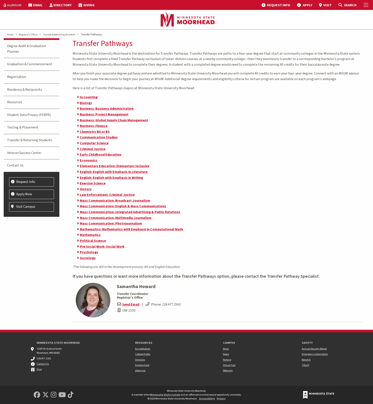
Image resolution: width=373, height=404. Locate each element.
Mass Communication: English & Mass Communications (123, 206)
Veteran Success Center (24, 153)
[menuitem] (12, 5)
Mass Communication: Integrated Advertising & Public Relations (130, 212)
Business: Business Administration (107, 108)
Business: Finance (93, 126)
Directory (140, 360)
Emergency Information (315, 354)
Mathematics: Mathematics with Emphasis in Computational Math (131, 229)
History (86, 189)
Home (10, 34)
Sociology (88, 258)
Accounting (89, 97)
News (226, 354)
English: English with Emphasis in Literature (114, 172)
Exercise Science (93, 183)
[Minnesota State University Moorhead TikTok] (70, 395)
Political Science (93, 240)
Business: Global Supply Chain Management (114, 120)
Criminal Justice (92, 149)
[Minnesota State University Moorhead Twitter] (45, 395)
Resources (14, 102)
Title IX (305, 365)
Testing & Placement (22, 127)
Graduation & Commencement (29, 64)
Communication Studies (99, 137)
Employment (142, 365)
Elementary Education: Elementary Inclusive (114, 166)
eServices (140, 370)
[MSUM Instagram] (53, 395)
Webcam (228, 370)
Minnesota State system (165, 395)
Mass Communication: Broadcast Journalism (115, 200)
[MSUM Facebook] (37, 395)
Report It (306, 360)
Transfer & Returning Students (59, 34)
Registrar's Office (28, 34)
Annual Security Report (314, 349)
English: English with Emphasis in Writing (111, 177)
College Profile (142, 354)
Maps (226, 349)
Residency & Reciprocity (24, 89)
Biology (86, 103)
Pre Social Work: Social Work (102, 246)
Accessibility (207, 399)
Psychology (89, 252)
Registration (16, 76)
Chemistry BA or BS (95, 131)
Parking (227, 360)
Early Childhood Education (100, 154)
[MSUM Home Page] (186, 19)
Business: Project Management (104, 114)
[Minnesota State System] (318, 395)
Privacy (221, 399)
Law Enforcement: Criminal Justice (107, 194)
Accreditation (142, 349)
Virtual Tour (229, 365)
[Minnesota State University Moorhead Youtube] (62, 395)
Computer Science (94, 143)
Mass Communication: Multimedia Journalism (116, 217)
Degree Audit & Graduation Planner (26, 49)
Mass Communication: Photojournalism (111, 223)
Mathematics (90, 235)
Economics (88, 160)
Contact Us (15, 165)
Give (39, 369)
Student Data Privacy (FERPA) (29, 114)
